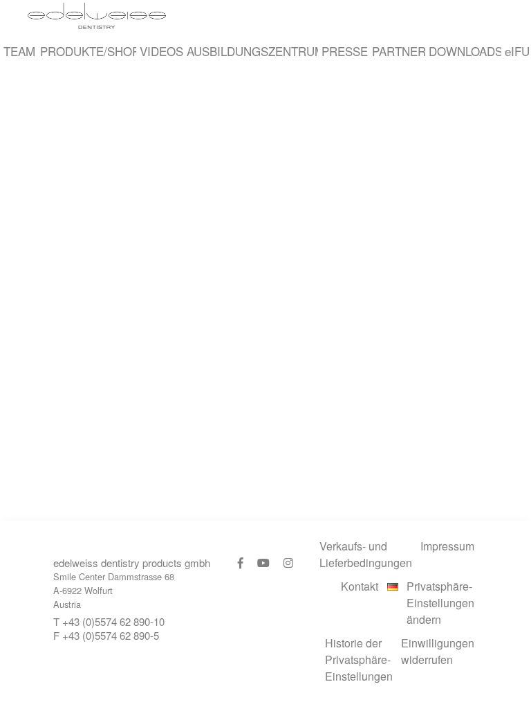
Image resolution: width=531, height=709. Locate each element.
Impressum (447, 546)
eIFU (516, 51)
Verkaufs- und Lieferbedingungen (365, 554)
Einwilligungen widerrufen (437, 651)
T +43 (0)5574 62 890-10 (109, 621)
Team (18, 51)
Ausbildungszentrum (251, 51)
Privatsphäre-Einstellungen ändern (440, 602)
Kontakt (359, 586)
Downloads (463, 51)
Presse (343, 51)
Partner (397, 51)
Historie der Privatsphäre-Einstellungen (359, 659)
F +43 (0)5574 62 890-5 (106, 635)
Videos (160, 51)
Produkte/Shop (86, 51)
